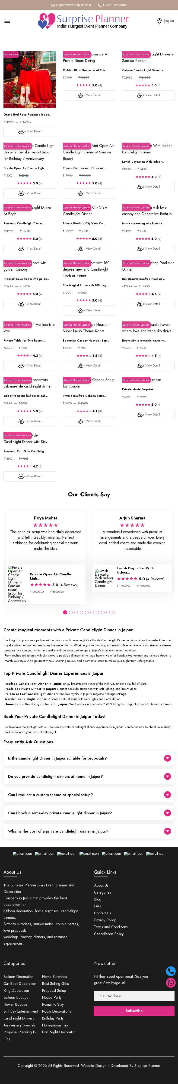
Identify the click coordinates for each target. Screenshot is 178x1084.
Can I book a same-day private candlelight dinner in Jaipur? (60, 813)
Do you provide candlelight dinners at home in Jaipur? (55, 776)
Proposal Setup (54, 990)
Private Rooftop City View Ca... (84, 223)
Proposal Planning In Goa (19, 1035)
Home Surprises (54, 976)
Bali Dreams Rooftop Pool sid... (143, 279)
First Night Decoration (59, 1032)
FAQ (97, 906)
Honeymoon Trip (55, 1025)
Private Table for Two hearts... (24, 341)
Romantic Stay (53, 1004)
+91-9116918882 (114, 5)
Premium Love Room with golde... (26, 279)
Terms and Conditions (111, 927)
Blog (97, 899)
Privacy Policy (105, 920)
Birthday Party (53, 1018)
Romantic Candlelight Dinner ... (24, 223)
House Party (51, 997)
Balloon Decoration (18, 976)
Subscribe (134, 1011)
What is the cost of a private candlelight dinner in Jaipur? (58, 831)
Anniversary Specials (19, 1025)
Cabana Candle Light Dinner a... (143, 70)
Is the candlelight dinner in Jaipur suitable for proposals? (57, 758)
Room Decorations (56, 1011)
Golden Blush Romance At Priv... (85, 70)
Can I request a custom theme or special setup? (50, 794)
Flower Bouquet (15, 1004)
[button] (65, 612)
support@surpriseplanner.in (73, 5)
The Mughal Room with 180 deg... (85, 285)
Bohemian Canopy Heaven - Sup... (86, 341)
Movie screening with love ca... (143, 223)
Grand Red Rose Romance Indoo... (27, 115)
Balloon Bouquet (16, 997)
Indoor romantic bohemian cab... (25, 396)
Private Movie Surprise (137, 389)
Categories (102, 892)
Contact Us (102, 913)
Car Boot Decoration (19, 983)
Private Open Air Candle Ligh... (24, 168)
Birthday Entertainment (20, 1011)
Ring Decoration (16, 990)
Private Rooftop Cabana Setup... (84, 396)
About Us (101, 885)
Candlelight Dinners (18, 1018)
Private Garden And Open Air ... (85, 168)
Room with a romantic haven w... (143, 341)
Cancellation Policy (109, 934)
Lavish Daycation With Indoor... (143, 162)
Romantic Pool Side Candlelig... (24, 451)
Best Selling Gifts (55, 983)
